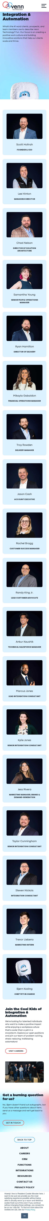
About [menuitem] (24, 1147)
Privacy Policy (30, 1209)
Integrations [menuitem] (24, 1170)
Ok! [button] (24, 1216)
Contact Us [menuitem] (24, 1181)
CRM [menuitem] (24, 1159)
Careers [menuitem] (24, 1153)
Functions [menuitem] (24, 1164)
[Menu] (43, 6)
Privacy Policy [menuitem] (24, 1187)
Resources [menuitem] (25, 1176)
